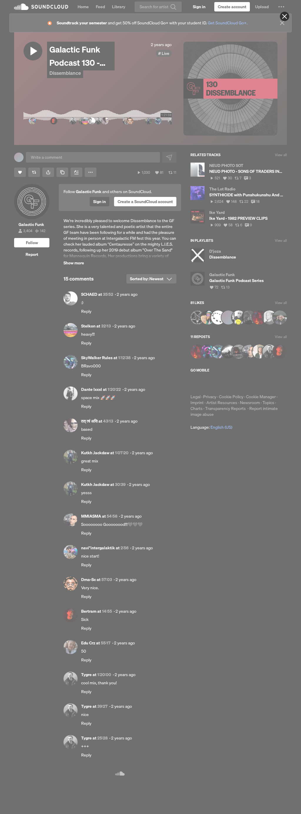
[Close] (284, 16)
